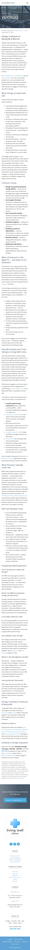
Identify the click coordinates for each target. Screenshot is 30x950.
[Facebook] (11, 844)
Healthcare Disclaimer (7, 941)
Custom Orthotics (15, 861)
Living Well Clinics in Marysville (13, 76)
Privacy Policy (25, 941)
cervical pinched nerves (11, 734)
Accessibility (10, 939)
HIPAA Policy (17, 941)
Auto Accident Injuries (15, 877)
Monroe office (6, 78)
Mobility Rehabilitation (15, 860)
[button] (15, 800)
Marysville (5, 713)
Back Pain (15, 871)
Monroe (13, 713)
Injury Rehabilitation (15, 858)
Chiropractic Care (15, 856)
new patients (8, 753)
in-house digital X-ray (17, 389)
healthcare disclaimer (19, 778)
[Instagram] (14, 844)
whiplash (4, 284)
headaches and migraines (13, 729)
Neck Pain (15, 873)
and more (15, 881)
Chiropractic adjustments (14, 414)
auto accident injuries (8, 732)
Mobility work (10, 439)
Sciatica (15, 879)
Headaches (15, 875)
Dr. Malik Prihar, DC (18, 30)
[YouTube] (18, 844)
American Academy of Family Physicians (14, 496)
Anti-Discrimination (18, 939)
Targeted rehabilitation (13, 432)
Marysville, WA (15, 892)
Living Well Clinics (8, 3)
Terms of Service (15, 944)
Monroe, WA (15, 901)
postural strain (20, 732)
